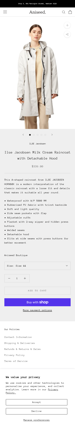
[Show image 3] (37, 135)
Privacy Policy (14, 355)
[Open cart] (70, 12)
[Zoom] (67, 25)
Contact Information (18, 337)
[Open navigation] (5, 12)
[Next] (52, 134)
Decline (36, 411)
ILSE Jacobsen (37, 143)
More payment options (37, 310)
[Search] (63, 11)
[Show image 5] (45, 135)
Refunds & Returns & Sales (22, 349)
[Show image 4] (41, 135)
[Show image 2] (34, 135)
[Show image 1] (30, 135)
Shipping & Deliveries (19, 343)
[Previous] (23, 134)
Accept (36, 402)
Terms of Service (16, 361)
